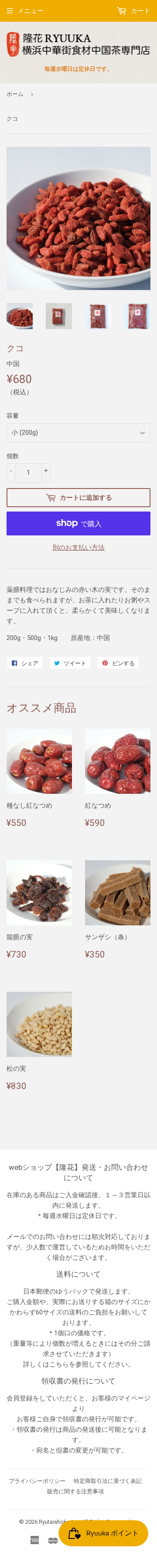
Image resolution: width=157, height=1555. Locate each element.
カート (139, 11)
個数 (13, 455)
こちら (59, 1364)
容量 (13, 415)
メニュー (30, 11)
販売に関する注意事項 (75, 1491)
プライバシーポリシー (37, 1481)
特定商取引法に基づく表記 (108, 1481)
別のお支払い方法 (78, 547)
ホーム (15, 94)
